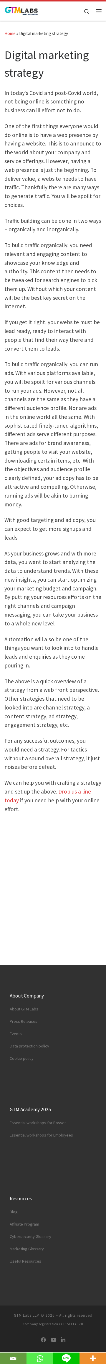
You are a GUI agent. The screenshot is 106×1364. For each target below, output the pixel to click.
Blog (14, 1211)
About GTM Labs (24, 1009)
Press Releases (23, 1021)
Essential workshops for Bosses (38, 1122)
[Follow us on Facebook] (43, 1340)
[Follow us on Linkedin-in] (63, 1340)
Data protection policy (29, 1046)
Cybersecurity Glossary (30, 1236)
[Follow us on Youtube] (53, 1340)
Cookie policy (22, 1058)
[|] (21, 10)
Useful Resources (25, 1261)
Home (10, 33)
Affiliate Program (24, 1224)
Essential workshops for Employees (41, 1135)
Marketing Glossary (27, 1248)
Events (16, 1033)
